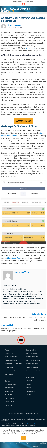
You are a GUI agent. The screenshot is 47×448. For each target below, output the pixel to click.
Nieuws (28, 384)
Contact (28, 395)
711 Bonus (8, 395)
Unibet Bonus (9, 398)
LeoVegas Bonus (10, 384)
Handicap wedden (32, 367)
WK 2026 (43, 444)
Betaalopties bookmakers (13, 364)
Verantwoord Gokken (12, 371)
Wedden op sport (31, 353)
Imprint (28, 388)
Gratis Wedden (10, 353)
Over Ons (29, 381)
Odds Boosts (27, 444)
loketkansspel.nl (30, 424)
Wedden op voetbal (32, 357)
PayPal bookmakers (12, 360)
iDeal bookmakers (11, 357)
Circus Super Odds (14, 258)
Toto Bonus (9, 405)
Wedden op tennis (32, 364)
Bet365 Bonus (9, 388)
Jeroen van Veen (21, 272)
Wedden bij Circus (23, 120)
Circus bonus (30, 48)
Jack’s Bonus (9, 391)
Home (4, 444)
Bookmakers (19, 444)
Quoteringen (9, 367)
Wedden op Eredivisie (33, 360)
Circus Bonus (9, 402)
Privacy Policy (30, 391)
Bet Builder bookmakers (34, 371)
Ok (23, 438)
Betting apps (9, 374)
